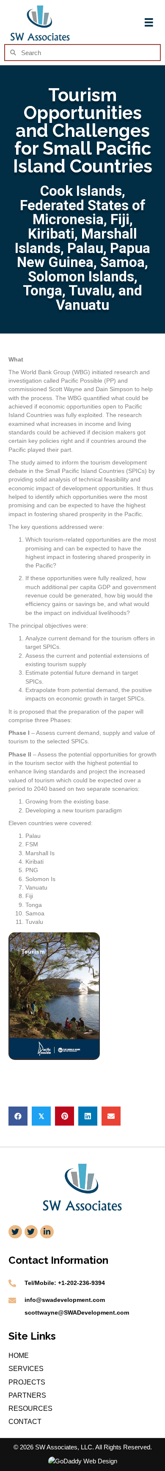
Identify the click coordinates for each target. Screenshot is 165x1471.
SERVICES (26, 1368)
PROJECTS (26, 1382)
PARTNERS (27, 1395)
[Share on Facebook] (18, 1116)
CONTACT (24, 1421)
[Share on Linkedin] (87, 1116)
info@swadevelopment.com (65, 1299)
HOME (18, 1355)
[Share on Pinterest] (64, 1116)
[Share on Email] (111, 1116)
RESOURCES (30, 1408)
